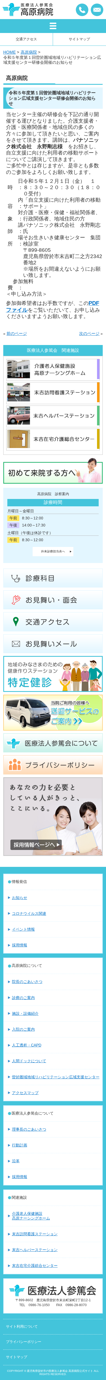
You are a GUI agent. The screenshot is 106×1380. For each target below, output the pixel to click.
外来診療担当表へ (53, 551)
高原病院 (29, 52)
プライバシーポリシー (23, 1342)
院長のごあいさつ (27, 981)
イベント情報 (23, 929)
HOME (9, 52)
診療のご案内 (23, 997)
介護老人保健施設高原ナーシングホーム (31, 1215)
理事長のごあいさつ (29, 1129)
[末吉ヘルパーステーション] (53, 423)
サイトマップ (79, 39)
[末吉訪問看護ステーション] (53, 400)
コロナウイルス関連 (29, 913)
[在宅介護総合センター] (53, 447)
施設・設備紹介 (25, 1013)
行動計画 (19, 1145)
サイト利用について (22, 1326)
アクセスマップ (25, 1093)
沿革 (16, 1161)
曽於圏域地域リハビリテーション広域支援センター (55, 1077)
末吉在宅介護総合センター (35, 1265)
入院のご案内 (23, 1029)
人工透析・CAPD (26, 1045)
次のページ (89, 333)
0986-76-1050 (82, 10)
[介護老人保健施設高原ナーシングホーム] (53, 377)
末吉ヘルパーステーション (35, 1250)
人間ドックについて (29, 1061)
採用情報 (19, 945)
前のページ (17, 333)
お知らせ (19, 897)
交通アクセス (26, 39)
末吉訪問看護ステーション (35, 1234)
